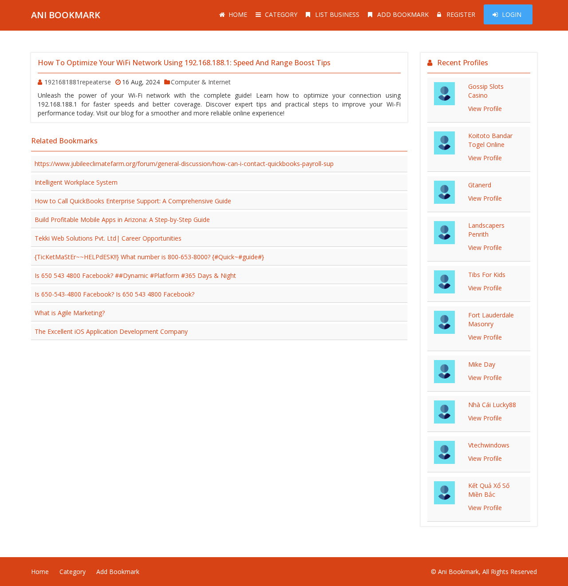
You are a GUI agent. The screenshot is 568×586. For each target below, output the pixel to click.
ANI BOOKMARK (65, 15)
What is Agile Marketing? (70, 313)
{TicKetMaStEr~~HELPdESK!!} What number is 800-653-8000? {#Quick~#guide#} (149, 257)
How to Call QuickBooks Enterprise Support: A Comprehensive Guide (133, 201)
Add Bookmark (403, 14)
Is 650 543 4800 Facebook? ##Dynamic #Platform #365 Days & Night (135, 275)
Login (511, 14)
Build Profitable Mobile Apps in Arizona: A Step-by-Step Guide (122, 219)
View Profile (485, 108)
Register (460, 14)
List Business (337, 14)
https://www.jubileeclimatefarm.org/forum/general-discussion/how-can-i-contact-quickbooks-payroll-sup (184, 163)
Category (281, 14)
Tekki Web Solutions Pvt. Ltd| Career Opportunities (108, 238)
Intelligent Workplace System (76, 182)
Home (238, 14)
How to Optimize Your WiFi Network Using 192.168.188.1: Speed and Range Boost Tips (184, 62)
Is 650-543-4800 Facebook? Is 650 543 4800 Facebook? (114, 294)
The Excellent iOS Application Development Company (111, 331)
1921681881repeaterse (77, 82)
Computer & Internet (201, 82)
